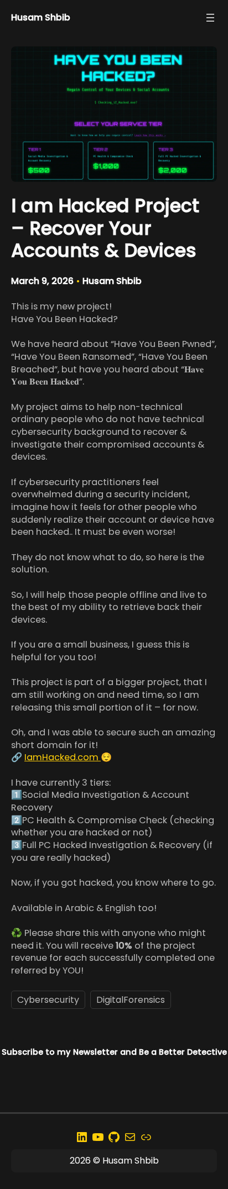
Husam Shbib (40, 17)
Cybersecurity (48, 999)
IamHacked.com (62, 757)
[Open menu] (210, 17)
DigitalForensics (130, 999)
